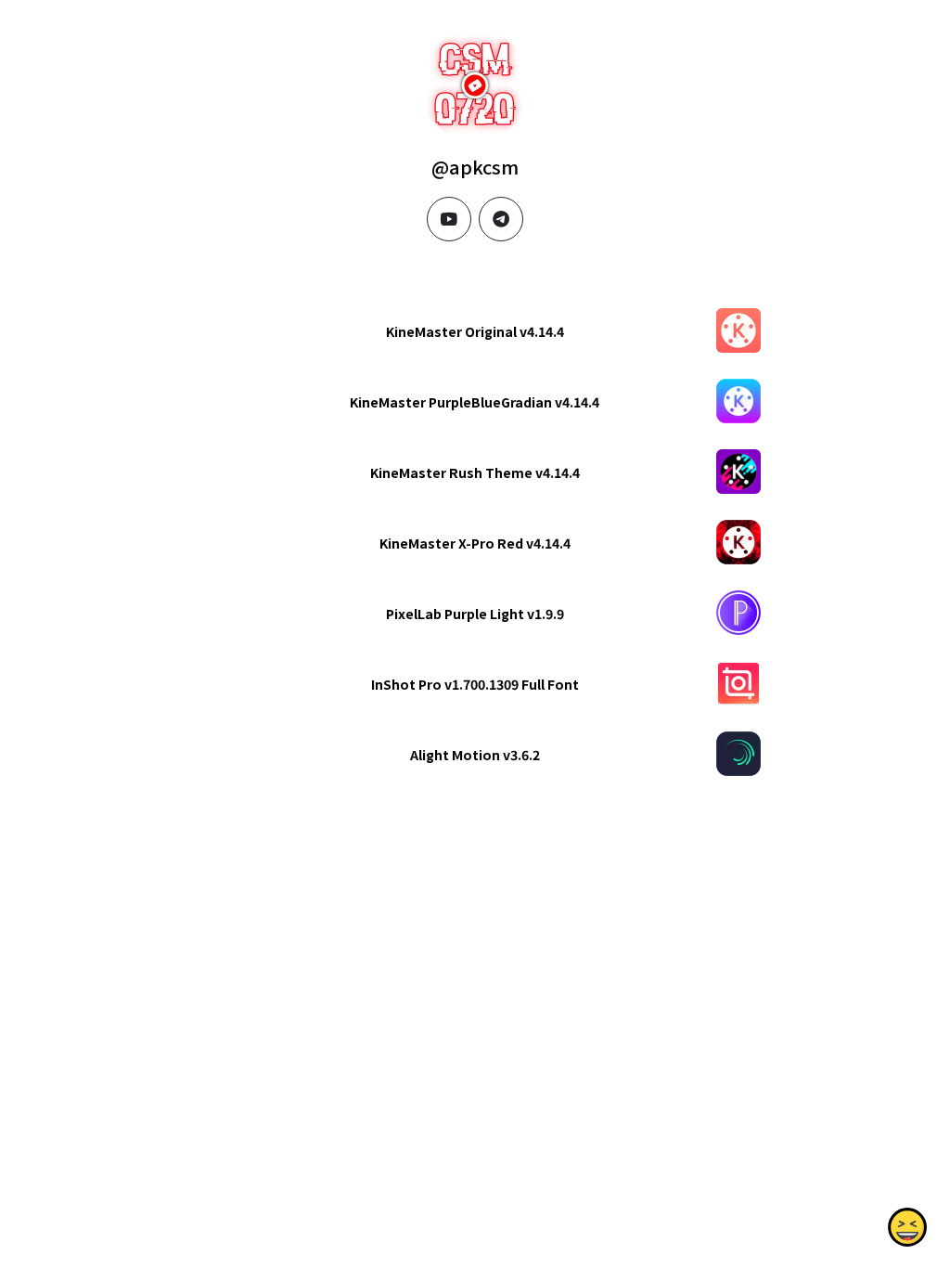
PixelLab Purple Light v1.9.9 (475, 613)
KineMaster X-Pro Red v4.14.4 (475, 543)
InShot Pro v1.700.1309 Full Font (475, 684)
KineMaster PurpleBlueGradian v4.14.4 (474, 402)
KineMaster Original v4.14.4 (475, 331)
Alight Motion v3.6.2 (475, 754)
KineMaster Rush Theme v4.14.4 (475, 472)
